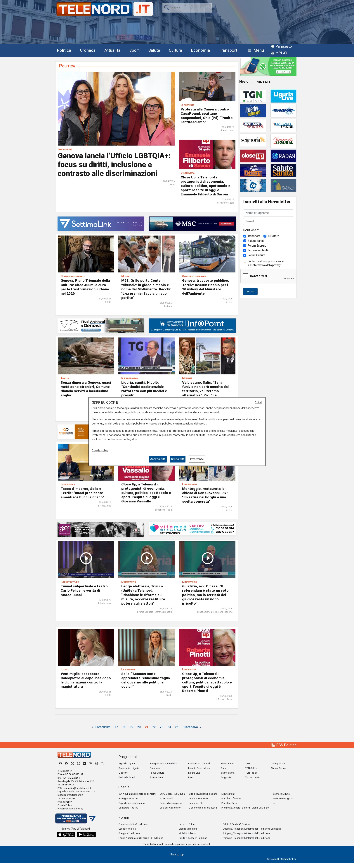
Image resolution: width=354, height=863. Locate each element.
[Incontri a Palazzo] (283, 185)
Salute (154, 50)
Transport (228, 50)
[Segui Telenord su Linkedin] (84, 763)
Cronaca (88, 50)
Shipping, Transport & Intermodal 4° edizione (246, 838)
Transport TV (278, 763)
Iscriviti (250, 291)
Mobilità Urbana (187, 833)
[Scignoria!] (253, 140)
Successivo (191, 727)
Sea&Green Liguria (283, 798)
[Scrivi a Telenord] (90, 763)
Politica (64, 50)
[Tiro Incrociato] (253, 170)
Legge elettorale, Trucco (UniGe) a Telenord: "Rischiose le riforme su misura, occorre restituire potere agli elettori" (143, 594)
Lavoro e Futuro (187, 824)
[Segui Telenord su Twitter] (72, 763)
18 (124, 727)
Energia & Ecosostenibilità (164, 763)
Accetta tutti (157, 459)
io (274, 803)
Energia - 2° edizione (129, 833)
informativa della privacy (266, 264)
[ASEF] (101, 529)
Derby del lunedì (127, 777)
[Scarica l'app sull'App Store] (66, 834)
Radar (224, 768)
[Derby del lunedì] (253, 110)
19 (131, 727)
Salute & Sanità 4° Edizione (237, 824)
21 (146, 727)
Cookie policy (100, 450)
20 (139, 727)
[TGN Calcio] (253, 96)
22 (154, 727)
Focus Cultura (256, 255)
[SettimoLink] (101, 223)
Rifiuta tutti (177, 459)
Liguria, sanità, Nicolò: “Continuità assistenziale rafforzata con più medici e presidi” (144, 388)
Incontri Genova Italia (199, 768)
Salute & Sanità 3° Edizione (193, 838)
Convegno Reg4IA (128, 807)
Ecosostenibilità (258, 250)
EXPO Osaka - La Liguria (172, 793)
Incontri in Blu (196, 803)
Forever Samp (157, 777)
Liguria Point (228, 793)
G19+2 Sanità (166, 798)
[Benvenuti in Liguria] (283, 140)
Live (190, 777)
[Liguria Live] (283, 96)
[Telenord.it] (75, 818)
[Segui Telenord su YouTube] (60, 763)
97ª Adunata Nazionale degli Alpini (137, 793)
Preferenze (197, 459)
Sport (134, 50)
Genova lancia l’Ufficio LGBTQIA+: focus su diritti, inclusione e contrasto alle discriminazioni (114, 164)
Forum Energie (257, 245)
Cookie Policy (65, 805)
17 (116, 727)
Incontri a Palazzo (198, 798)
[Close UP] (253, 156)
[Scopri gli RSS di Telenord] (96, 763)
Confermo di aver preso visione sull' (266, 263)
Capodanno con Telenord (132, 803)
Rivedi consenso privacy (70, 808)
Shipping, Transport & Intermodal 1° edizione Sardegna (252, 828)
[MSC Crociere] (192, 223)
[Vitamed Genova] (192, 528)
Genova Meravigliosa (171, 803)
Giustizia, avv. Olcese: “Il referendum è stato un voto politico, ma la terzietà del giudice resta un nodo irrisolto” (205, 594)
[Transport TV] (283, 110)
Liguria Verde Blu (188, 828)
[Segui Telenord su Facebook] (66, 763)
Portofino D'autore (231, 798)
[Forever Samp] (283, 125)
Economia (200, 50)
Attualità (112, 50)
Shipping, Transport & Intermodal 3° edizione (246, 833)
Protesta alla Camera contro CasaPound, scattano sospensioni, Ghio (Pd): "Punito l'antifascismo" (207, 115)
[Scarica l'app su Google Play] (86, 834)
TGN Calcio (251, 768)
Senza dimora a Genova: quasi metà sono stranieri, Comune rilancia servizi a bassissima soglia (86, 388)
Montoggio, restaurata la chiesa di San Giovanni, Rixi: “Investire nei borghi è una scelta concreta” (205, 495)
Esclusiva (155, 768)
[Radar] (283, 156)
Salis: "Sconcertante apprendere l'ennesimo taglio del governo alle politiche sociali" (145, 680)
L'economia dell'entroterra (203, 807)
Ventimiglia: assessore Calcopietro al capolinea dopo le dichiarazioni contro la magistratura (86, 680)
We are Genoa (278, 768)
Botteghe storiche (128, 798)
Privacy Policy (65, 801)
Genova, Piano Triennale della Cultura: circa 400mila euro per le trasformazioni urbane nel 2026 (85, 286)
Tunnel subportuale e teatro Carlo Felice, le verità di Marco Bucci (84, 590)
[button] (255, 50)
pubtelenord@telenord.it (70, 795)
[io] (253, 185)
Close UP (123, 772)
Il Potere (273, 236)
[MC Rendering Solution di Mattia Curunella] (101, 325)
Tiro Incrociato (253, 777)
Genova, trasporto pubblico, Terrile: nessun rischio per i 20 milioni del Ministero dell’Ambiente (205, 286)
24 (169, 727)
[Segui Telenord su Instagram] (78, 763)
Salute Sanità (256, 240)
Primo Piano (227, 763)
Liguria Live (194, 772)
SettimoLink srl (288, 859)
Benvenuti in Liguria (129, 768)
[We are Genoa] (253, 125)
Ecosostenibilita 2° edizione (133, 824)
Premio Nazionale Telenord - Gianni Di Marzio (245, 807)
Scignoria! (226, 777)
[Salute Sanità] (283, 170)
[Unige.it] (192, 325)
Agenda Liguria (127, 763)
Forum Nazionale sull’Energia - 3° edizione (141, 838)
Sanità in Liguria (281, 793)
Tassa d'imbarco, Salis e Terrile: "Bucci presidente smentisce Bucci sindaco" (82, 493)
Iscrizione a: (251, 230)
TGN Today (251, 772)
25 (176, 727)
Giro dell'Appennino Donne (203, 793)
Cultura (175, 50)
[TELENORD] (74, 755)
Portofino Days (229, 803)
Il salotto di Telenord (199, 763)
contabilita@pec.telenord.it (77, 788)
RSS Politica (285, 745)
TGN (247, 763)
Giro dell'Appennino (170, 807)
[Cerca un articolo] (102, 763)
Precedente (102, 727)
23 (161, 727)
